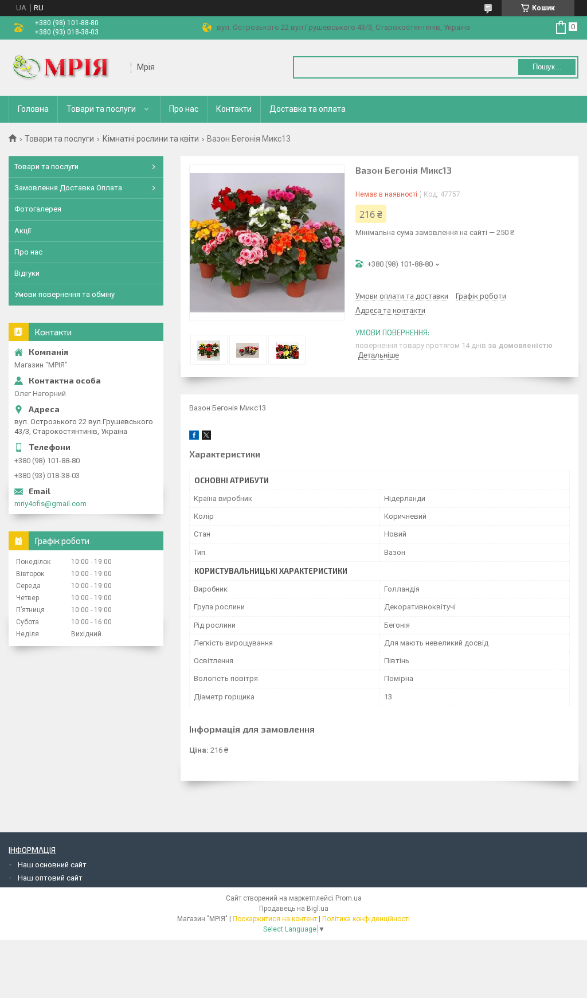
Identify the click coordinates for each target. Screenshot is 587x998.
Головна (33, 109)
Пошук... (547, 66)
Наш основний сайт (52, 864)
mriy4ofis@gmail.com (50, 503)
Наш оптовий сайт (50, 878)
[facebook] (194, 437)
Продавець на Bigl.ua (293, 909)
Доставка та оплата (307, 109)
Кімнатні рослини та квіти (151, 138)
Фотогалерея (37, 209)
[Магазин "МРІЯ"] (66, 67)
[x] (206, 437)
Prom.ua (348, 898)
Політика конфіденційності (366, 919)
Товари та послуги (101, 109)
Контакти (234, 109)
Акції (22, 230)
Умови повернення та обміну (64, 294)
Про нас (183, 109)
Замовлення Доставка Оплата (68, 187)
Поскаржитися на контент (275, 919)
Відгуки (27, 273)
